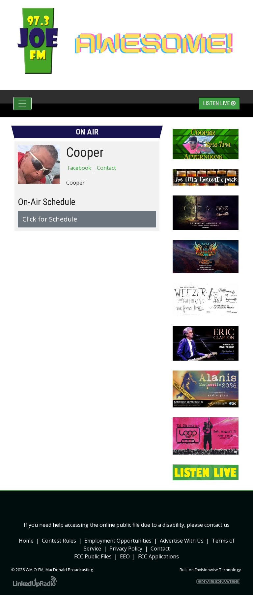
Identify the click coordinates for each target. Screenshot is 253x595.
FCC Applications (158, 556)
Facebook (79, 167)
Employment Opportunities (118, 540)
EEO (125, 556)
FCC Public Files (93, 556)
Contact (106, 167)
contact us (217, 524)
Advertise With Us (182, 540)
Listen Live (217, 103)
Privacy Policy (125, 548)
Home (26, 540)
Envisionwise (206, 570)
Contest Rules (59, 540)
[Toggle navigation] (22, 103)
